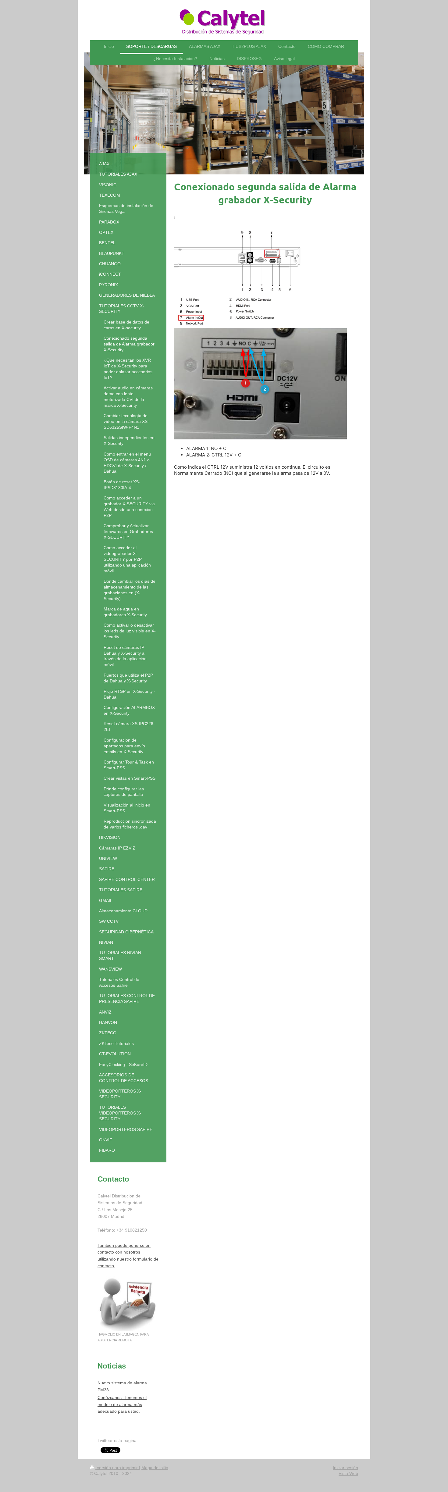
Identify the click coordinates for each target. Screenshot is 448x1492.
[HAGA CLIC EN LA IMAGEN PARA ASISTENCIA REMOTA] (128, 1303)
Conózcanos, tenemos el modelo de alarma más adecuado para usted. (122, 1404)
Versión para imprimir (117, 1467)
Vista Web (348, 1473)
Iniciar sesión (345, 1467)
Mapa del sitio (154, 1467)
